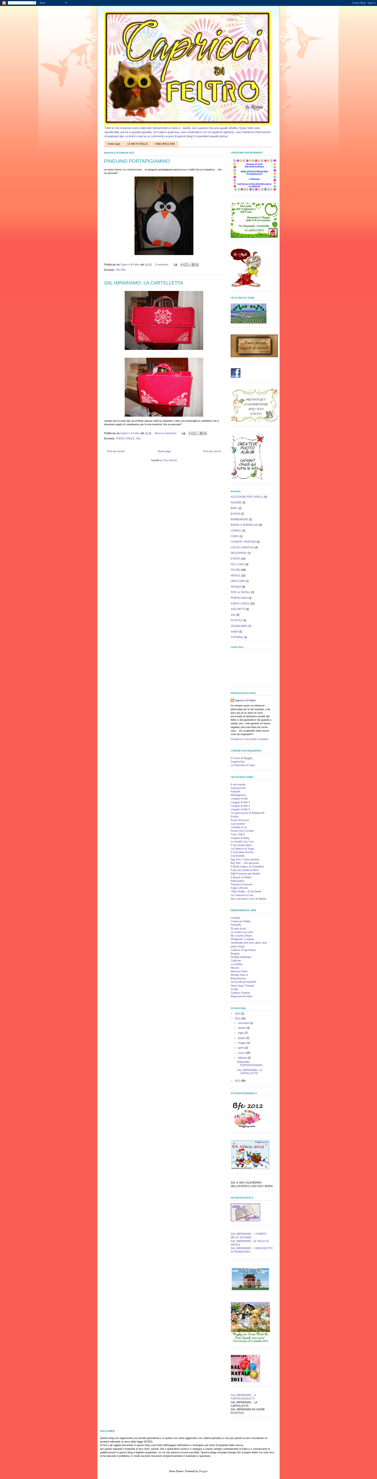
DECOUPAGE (239, 553)
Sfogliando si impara (242, 939)
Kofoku (235, 816)
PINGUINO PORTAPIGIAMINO (137, 161)
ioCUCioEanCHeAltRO (243, 982)
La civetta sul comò (242, 932)
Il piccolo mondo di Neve (245, 870)
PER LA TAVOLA (240, 592)
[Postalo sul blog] (186, 265)
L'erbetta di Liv (239, 827)
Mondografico (238, 795)
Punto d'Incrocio (240, 820)
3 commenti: (162, 264)
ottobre (242, 1027)
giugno (242, 1037)
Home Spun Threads (242, 985)
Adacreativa (237, 880)
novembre (244, 1023)
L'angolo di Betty (240, 838)
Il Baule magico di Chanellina (247, 866)
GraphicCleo (238, 761)
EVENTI (235, 558)
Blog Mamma (238, 978)
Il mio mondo (238, 784)
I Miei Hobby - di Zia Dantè (246, 891)
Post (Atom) (170, 460)
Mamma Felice (239, 971)
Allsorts (235, 967)
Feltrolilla (236, 924)
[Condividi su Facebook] (193, 265)
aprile (241, 1047)
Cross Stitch (238, 834)
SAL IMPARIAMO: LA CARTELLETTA (143, 282)
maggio (242, 1042)
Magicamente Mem (242, 996)
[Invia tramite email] (182, 265)
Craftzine (236, 960)
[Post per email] (175, 264)
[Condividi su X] (190, 265)
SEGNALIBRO (239, 626)
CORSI (235, 536)
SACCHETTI (238, 609)
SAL (138, 438)
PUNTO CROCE (125, 438)
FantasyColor (238, 788)
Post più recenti (116, 451)
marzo (242, 1052)
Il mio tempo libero (241, 845)
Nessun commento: (166, 433)
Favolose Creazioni (242, 884)
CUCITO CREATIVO (242, 547)
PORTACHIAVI (239, 597)
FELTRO (121, 269)
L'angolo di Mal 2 (240, 802)
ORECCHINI (238, 581)
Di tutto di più (238, 928)
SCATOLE (236, 620)
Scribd (234, 989)
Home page (114, 144)
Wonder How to (239, 974)
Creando (235, 917)
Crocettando (237, 855)
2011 (238, 1080)
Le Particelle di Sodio (243, 765)
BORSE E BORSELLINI (244, 524)
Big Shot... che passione (245, 863)
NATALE (235, 575)
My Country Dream (241, 935)
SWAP (234, 631)
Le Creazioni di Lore (242, 895)
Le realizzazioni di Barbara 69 (247, 812)
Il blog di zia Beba (241, 877)
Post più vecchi (212, 451)
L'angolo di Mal (239, 798)
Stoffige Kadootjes (241, 957)
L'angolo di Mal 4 (240, 809)
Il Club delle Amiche (242, 852)
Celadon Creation (240, 992)
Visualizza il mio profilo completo (249, 739)
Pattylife (235, 791)
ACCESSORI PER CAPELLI (247, 496)
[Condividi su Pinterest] (197, 265)
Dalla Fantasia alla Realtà (245, 873)
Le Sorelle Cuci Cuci (242, 841)
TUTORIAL (237, 637)
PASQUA (236, 586)
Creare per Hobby (241, 921)
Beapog (235, 953)
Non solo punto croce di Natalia (248, 898)
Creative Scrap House (243, 949)
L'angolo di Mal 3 (240, 805)
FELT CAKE (238, 564)
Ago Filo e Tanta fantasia (245, 859)
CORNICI (236, 530)
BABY (234, 508)
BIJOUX (235, 513)
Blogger (203, 1471)
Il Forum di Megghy (242, 758)
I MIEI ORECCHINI (165, 144)
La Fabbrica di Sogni (242, 848)
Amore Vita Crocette (242, 830)
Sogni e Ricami (239, 887)
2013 (238, 1013)
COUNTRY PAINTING (243, 541)
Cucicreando (238, 823)
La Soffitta (236, 964)
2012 (238, 1018)
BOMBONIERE (239, 519)
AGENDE (236, 502)
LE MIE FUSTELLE (137, 144)
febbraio (243, 1057)
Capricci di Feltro (245, 700)
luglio (241, 1032)
